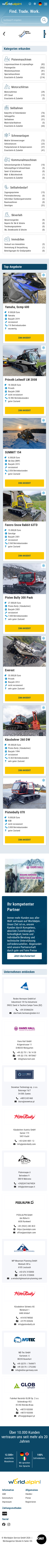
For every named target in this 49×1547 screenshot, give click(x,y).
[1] (44, 20)
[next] (45, 34)
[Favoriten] (35, 4)
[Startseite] (11, 5)
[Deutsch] (22, 1454)
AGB (4, 1494)
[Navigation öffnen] (46, 4)
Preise (28, 1498)
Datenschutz (7, 1498)
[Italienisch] (24, 1459)
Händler (28, 1494)
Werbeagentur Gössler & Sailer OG (17, 1541)
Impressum (7, 1502)
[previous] (4, 34)
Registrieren (30, 1502)
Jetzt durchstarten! (24, 956)
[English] (27, 1454)
